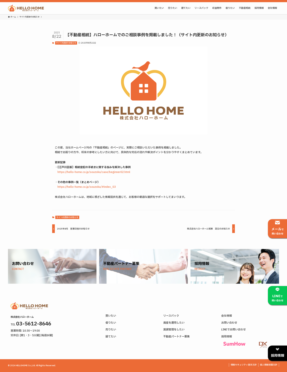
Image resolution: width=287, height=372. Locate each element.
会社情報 (226, 316)
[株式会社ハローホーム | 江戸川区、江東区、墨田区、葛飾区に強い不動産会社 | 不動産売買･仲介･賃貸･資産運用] (26, 8)
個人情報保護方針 (268, 365)
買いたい (110, 316)
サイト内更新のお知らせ (66, 43)
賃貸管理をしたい (174, 330)
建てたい (110, 337)
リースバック (171, 316)
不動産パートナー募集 (176, 337)
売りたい (110, 330)
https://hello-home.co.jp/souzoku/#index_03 (86, 187)
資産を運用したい (174, 323)
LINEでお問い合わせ (233, 330)
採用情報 (226, 337)
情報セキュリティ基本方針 (244, 365)
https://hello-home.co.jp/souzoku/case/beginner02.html (93, 172)
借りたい (110, 323)
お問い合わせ (229, 323)
